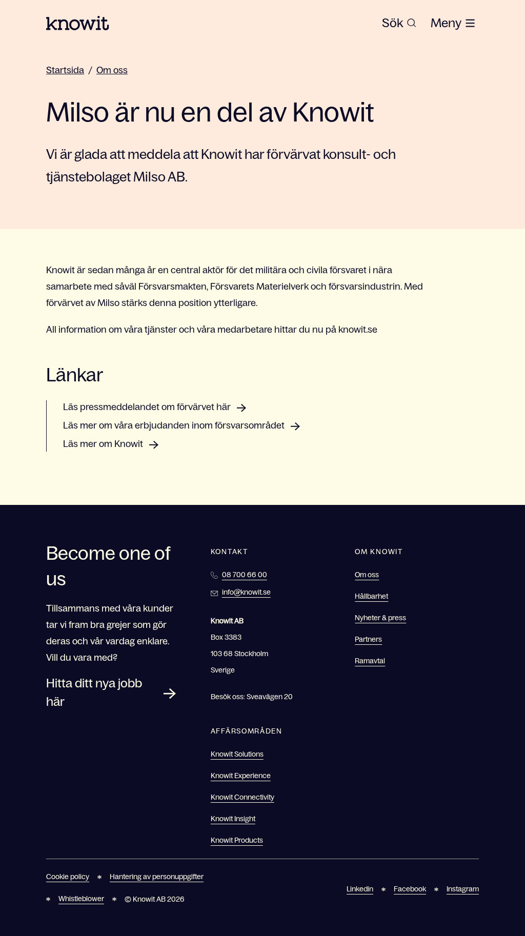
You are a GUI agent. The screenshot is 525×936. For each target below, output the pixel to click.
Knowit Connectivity (242, 797)
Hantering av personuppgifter (157, 876)
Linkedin (360, 889)
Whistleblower (81, 898)
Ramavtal (370, 661)
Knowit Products (237, 840)
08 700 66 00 (244, 575)
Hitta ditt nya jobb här (94, 692)
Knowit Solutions (237, 754)
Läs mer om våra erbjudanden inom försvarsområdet (174, 425)
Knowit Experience (241, 775)
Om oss (112, 70)
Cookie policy (67, 876)
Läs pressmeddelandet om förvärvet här (147, 407)
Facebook (410, 889)
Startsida (65, 70)
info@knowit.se (246, 592)
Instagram (463, 889)
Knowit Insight (233, 819)
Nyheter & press (380, 618)
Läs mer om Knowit (103, 444)
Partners (368, 639)
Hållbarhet (371, 596)
